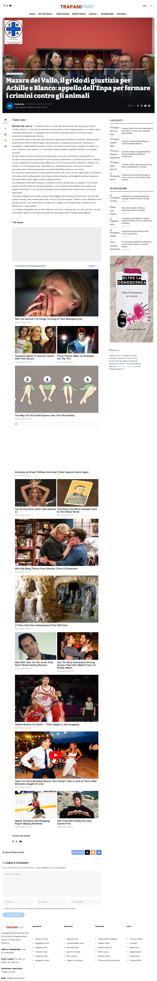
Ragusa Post (72, 939)
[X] (7, 6)
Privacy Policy (136, 939)
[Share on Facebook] (137, 106)
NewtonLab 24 (105, 947)
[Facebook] (4, 6)
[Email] (145, 106)
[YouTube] (10, 6)
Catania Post (41, 952)
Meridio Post (104, 956)
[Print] (149, 106)
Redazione (19, 104)
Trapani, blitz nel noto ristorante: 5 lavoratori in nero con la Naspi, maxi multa (137, 130)
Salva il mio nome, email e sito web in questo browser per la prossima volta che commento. (41, 908)
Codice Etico (135, 960)
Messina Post (41, 956)
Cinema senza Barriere (109, 960)
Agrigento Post (42, 943)
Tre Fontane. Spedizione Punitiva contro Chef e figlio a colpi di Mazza (136, 244)
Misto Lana (103, 952)
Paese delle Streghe (107, 939)
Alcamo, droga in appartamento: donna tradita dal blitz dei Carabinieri (136, 154)
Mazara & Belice (14, 73)
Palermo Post (41, 939)
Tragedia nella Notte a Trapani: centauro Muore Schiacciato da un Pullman (137, 220)
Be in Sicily (72, 956)
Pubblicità (134, 956)
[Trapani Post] (78, 6)
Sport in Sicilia (73, 952)
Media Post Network (125, 366)
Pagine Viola (103, 943)
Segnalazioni (135, 952)
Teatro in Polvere (75, 960)
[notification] (136, 6)
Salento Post (41, 947)
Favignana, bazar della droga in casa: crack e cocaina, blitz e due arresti (136, 177)
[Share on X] (141, 106)
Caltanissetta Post (75, 943)
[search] (140, 6)
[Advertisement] (56, 244)
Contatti (133, 943)
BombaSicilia (73, 947)
